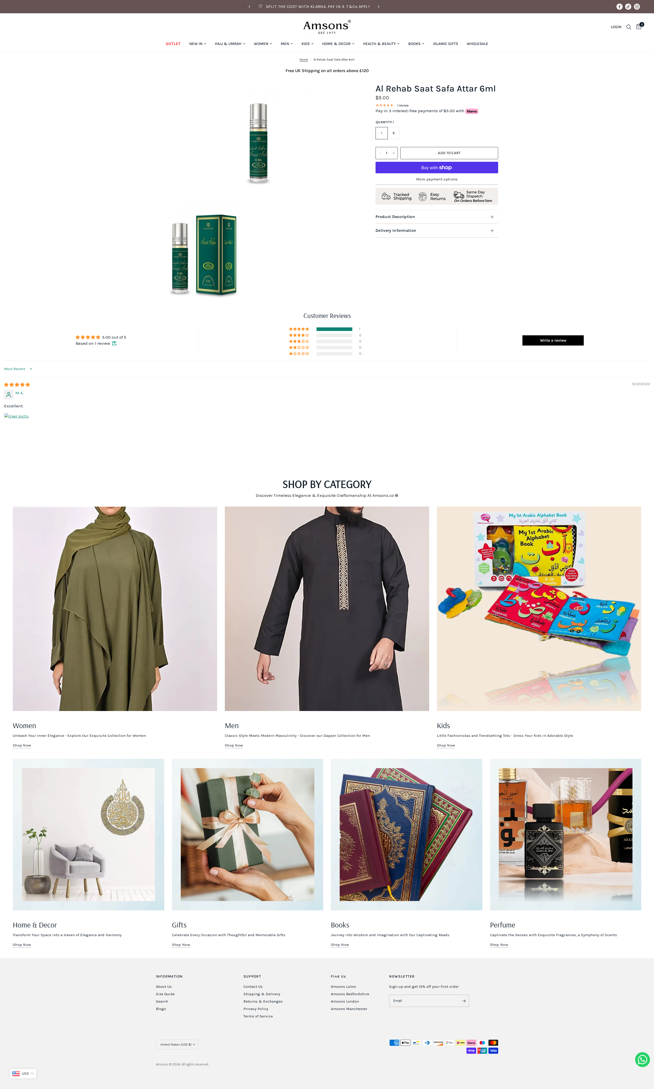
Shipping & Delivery (261, 994)
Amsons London (345, 1001)
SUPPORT (252, 976)
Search (162, 1001)
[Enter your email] (464, 1001)
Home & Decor (336, 43)
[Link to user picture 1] (16, 425)
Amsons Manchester (349, 1008)
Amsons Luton (343, 986)
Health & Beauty (379, 43)
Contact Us (253, 986)
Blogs (161, 1008)
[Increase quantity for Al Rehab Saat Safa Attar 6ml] (394, 153)
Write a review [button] (553, 340)
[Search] (629, 27)
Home (304, 59)
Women (261, 43)
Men (285, 43)
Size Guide (165, 994)
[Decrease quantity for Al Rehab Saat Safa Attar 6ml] (379, 153)
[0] (637, 27)
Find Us (338, 976)
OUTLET (173, 43)
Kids (305, 43)
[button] (299, 329)
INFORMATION (169, 976)
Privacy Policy (255, 1008)
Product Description (395, 216)
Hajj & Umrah (228, 43)
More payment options (437, 179)
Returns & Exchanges (263, 1001)
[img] (17, 384)
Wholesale (477, 43)
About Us (164, 986)
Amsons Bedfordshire (350, 994)
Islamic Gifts (445, 43)
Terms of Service (258, 1016)
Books (414, 43)
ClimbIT (233, 1064)
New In (195, 43)
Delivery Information (396, 230)
